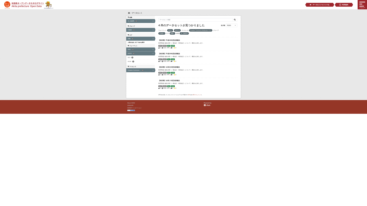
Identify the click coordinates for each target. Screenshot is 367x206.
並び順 (223, 25)
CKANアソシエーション (134, 108)
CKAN (207, 105)
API (189, 94)
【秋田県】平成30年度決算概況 (169, 53)
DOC (160, 45)
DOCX (164, 45)
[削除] (171, 30)
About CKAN (131, 103)
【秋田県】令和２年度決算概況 (169, 80)
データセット (137, 13)
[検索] (234, 19)
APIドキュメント (197, 94)
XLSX (172, 45)
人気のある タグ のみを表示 (136, 42)
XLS (169, 45)
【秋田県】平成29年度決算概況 (169, 40)
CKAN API (130, 105)
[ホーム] (129, 13)
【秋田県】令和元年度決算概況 (169, 67)
